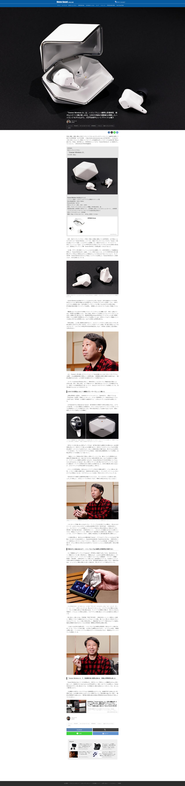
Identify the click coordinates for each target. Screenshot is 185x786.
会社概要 (66, 783)
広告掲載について (96, 783)
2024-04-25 (74, 121)
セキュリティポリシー (86, 783)
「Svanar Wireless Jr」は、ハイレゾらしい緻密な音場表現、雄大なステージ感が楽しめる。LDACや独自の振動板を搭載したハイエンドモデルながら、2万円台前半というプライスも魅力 (91, 115)
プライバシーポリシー (74, 783)
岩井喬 (72, 122)
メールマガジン (113, 783)
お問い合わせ (105, 783)
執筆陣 (119, 783)
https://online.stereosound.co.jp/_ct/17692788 (97, 138)
